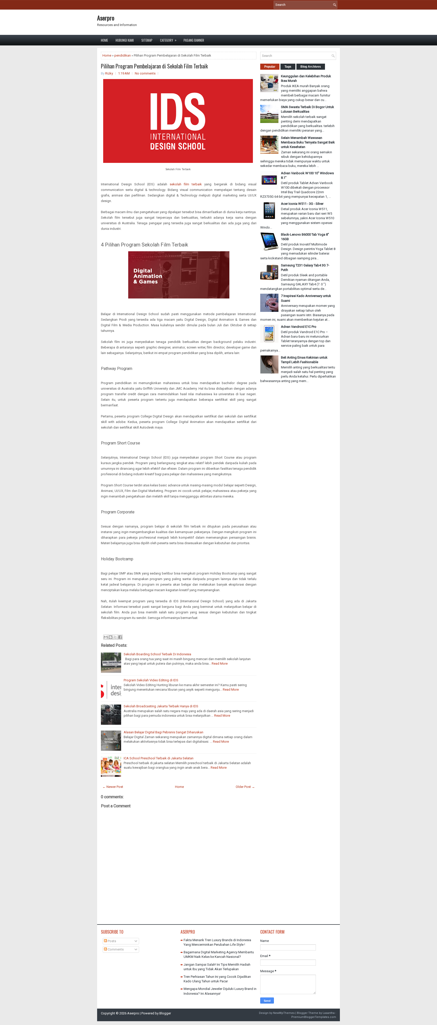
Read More (220, 663)
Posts (111, 941)
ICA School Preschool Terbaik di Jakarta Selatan (158, 758)
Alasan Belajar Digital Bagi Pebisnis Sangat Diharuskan (163, 732)
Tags (288, 66)
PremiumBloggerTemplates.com (313, 1017)
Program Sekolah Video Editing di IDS (151, 680)
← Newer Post (112, 787)
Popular (269, 66)
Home (104, 40)
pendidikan (122, 55)
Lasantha (329, 1013)
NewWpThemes (284, 1013)
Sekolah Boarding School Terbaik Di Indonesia (157, 654)
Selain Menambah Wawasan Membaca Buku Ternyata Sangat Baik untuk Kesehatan (308, 142)
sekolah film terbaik (186, 184)
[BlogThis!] (110, 637)
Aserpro (105, 17)
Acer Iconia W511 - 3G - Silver (302, 204)
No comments (145, 73)
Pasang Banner (194, 40)
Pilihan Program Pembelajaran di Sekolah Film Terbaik (154, 66)
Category (168, 40)
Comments (115, 949)
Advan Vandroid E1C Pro (298, 327)
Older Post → (245, 787)
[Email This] (105, 637)
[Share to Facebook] (120, 637)
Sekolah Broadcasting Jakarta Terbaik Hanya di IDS (161, 706)
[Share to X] (115, 637)
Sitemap (146, 40)
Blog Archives (310, 66)
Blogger (165, 1013)
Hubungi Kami (125, 40)
